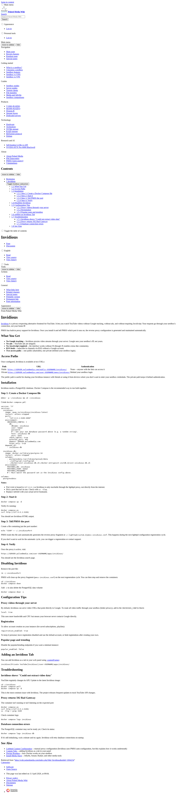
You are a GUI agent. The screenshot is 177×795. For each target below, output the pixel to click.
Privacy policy (12, 778)
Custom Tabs (11, 751)
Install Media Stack (14, 756)
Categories (5, 762)
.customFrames (53, 660)
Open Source (11, 769)
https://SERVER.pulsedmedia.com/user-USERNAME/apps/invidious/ (39, 372)
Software (10, 767)
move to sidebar (8, 45)
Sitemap (9, 785)
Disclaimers (11, 783)
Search (4, 19)
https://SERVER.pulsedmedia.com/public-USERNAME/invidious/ (37, 369)
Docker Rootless (13, 753)
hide (18, 45)
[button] (2, 4)
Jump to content (7, 2)
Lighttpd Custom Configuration (19, 749)
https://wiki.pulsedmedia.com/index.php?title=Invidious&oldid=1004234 (44, 760)
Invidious (5, 324)
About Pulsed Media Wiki (16, 780)
